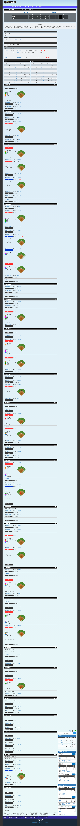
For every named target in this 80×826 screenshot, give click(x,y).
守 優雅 (19, 39)
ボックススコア (36, 21)
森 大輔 (15, 70)
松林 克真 (15, 72)
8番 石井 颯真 (19, 55)
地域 (46, 817)
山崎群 (63, 760)
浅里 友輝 (15, 80)
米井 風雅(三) (8, 760)
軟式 (30, 817)
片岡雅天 (67, 771)
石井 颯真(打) (8, 484)
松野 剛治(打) (8, 593)
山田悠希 (63, 793)
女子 (35, 817)
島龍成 (67, 770)
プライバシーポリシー (40, 822)
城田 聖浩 (16, 39)
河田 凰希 (11, 40)
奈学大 (26, 12)
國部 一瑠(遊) (8, 230)
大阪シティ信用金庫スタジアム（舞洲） (32, 9)
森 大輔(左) (8, 146)
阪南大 (62, 742)
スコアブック (48, 21)
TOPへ (55, 84)
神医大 (54, 12)
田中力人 (63, 803)
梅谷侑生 (70, 803)
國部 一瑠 (42, 80)
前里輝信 (63, 814)
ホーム (9, 6)
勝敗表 (29, 6)
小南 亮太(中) (8, 173)
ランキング (34, 6)
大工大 (62, 744)
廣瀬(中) (7, 117)
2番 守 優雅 (19, 57)
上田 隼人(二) (8, 610)
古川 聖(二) (8, 206)
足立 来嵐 (21, 40)
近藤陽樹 (63, 770)
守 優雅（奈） (63, 783)
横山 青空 (42, 72)
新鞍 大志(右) (8, 226)
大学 (13, 6)
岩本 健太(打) (8, 801)
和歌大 (62, 746)
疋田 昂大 (42, 69)
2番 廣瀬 (18, 53)
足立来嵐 (69, 812)
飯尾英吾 (66, 812)
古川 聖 (42, 74)
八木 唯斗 (11, 39)
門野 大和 (15, 69)
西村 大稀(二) (8, 191)
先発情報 (54, 21)
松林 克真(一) (8, 693)
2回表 (7, 50)
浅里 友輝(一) (8, 195)
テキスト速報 (42, 21)
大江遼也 (66, 760)
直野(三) (7, 113)
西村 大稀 (15, 78)
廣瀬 (41, 67)
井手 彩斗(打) (8, 750)
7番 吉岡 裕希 (19, 50)
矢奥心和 (73, 803)
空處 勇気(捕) (8, 135)
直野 (41, 65)
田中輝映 (63, 794)
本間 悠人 (15, 65)
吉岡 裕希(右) (8, 177)
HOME (5, 817)
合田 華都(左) (8, 210)
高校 (10, 817)
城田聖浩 (70, 771)
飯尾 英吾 (19, 601)
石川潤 (63, 761)
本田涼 (66, 761)
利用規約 (46, 822)
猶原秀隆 (69, 760)
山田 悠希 (26, 40)
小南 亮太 (15, 74)
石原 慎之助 (16, 40)
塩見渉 (67, 793)
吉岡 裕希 (15, 76)
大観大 (62, 748)
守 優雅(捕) (8, 102)
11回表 (6, 57)
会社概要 (33, 822)
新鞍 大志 (42, 78)
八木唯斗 (63, 771)
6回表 (7, 55)
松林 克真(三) (8, 159)
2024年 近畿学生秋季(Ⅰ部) (20, 6)
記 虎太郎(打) (8, 744)
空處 (29, 40)
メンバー (30, 21)
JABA (26, 817)
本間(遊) (7, 86)
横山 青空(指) (8, 139)
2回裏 (7, 53)
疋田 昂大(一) (8, 121)
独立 (42, 817)
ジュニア (21, 817)
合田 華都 (42, 76)
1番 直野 (18, 52)
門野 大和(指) (8, 106)
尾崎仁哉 (67, 803)
